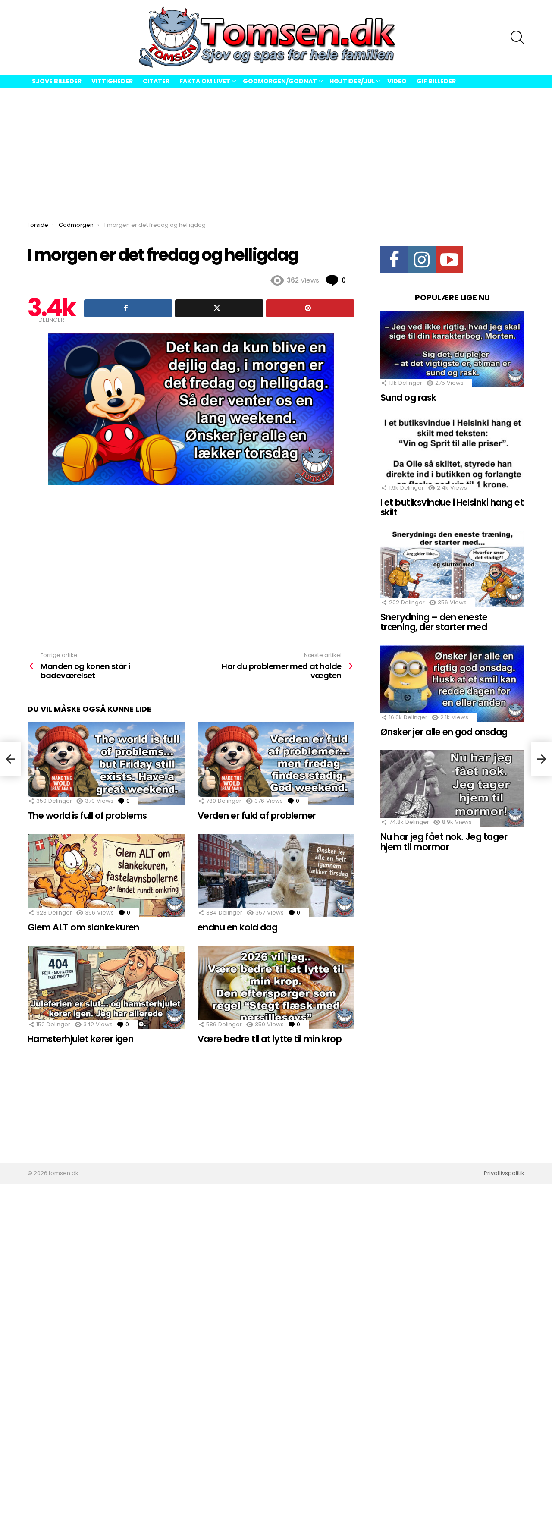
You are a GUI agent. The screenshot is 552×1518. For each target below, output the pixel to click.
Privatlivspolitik (504, 1173)
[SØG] (517, 37)
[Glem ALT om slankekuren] (106, 875)
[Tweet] (219, 308)
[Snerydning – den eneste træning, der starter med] (452, 569)
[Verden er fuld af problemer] (276, 763)
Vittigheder (112, 81)
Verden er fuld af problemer (257, 815)
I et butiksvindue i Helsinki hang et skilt (452, 507)
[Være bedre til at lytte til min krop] (276, 987)
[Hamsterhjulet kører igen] (106, 987)
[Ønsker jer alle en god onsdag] (452, 683)
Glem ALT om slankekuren (83, 927)
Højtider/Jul (352, 81)
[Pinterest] (310, 308)
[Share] (128, 308)
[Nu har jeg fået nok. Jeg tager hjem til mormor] (452, 788)
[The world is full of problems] (106, 763)
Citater (156, 81)
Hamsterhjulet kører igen (80, 1039)
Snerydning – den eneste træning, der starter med (434, 622)
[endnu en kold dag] (276, 875)
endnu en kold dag (237, 927)
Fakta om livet (204, 81)
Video (397, 81)
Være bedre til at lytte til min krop (270, 1039)
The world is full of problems (87, 815)
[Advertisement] (276, 152)
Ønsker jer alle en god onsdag (444, 732)
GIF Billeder (436, 81)
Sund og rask (408, 397)
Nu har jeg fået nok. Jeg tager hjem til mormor (443, 841)
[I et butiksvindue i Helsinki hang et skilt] (452, 453)
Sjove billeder (57, 81)
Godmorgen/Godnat (280, 81)
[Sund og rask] (452, 349)
